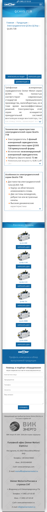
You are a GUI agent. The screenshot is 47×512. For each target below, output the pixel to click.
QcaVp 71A (23, 301)
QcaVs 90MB (23, 321)
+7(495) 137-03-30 (25, 1)
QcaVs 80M (23, 243)
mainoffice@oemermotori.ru (26, 471)
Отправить (23, 407)
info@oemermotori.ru (26, 507)
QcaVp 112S (23, 282)
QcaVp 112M (23, 262)
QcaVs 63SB (23, 340)
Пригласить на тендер (16, 77)
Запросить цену (34, 77)
